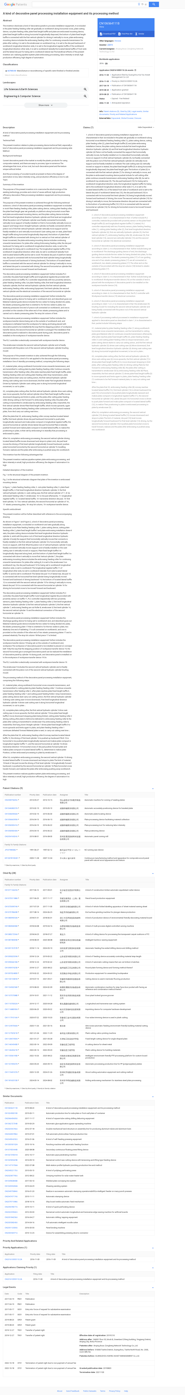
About (59, 1391)
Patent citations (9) (111, 111)
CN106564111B (11, 1108)
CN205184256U (11, 1217)
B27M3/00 (12, 71)
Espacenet (115, 118)
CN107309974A (11, 906)
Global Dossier (127, 118)
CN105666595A (11, 819)
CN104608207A (11, 808)
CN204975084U (11, 1191)
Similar (141, 34)
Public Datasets (89, 1391)
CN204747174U (11, 1196)
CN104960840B (11, 1181)
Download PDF (109, 34)
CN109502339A (11, 956)
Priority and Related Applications (123, 114)
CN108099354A (11, 918)
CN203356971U (11, 1233)
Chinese (117, 41)
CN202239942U (11, 1212)
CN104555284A (11, 1186)
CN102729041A (11, 1155)
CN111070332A (11, 1004)
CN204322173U (11, 1170)
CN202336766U (11, 1129)
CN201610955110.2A (13, 1259)
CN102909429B (11, 1160)
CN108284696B (11, 926)
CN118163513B (11, 1080)
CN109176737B (11, 948)
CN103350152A (11, 1144)
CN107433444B (11, 1150)
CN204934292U (11, 1139)
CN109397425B (11, 968)
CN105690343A (11, 831)
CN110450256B (11, 987)
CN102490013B (11, 1113)
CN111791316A (11, 1017)
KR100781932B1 (12, 858)
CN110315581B (11, 979)
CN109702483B (11, 973)
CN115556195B (11, 1056)
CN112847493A (11, 1039)
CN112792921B (11, 1033)
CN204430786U (11, 1134)
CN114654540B (11, 1044)
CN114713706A (11, 1165)
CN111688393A (11, 1009)
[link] (42, 70)
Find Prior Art (126, 34)
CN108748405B (11, 940)
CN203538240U (11, 1222)
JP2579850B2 (10, 850)
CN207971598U (11, 1202)
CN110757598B (11, 995)
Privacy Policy (114, 1391)
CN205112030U (11, 1228)
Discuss (137, 118)
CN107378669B (11, 912)
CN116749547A (11, 1064)
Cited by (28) (125, 111)
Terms (102, 1391)
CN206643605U (11, 1118)
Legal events (137, 111)
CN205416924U (11, 836)
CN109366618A (11, 962)
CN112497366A (11, 1026)
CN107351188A (11, 898)
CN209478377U (11, 1207)
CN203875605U (11, 800)
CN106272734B (11, 1124)
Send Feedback (72, 1391)
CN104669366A (11, 814)
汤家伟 (110, 45)
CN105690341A (11, 825)
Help (126, 1391)
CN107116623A (11, 890)
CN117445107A (11, 1072)
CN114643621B (11, 1050)
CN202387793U (11, 1176)
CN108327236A (11, 934)
